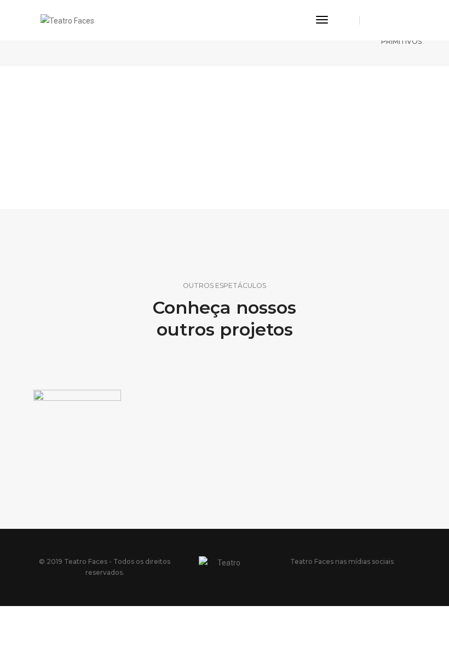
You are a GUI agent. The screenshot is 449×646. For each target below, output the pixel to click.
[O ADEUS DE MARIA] (77, 421)
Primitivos (401, 41)
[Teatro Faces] (67, 19)
